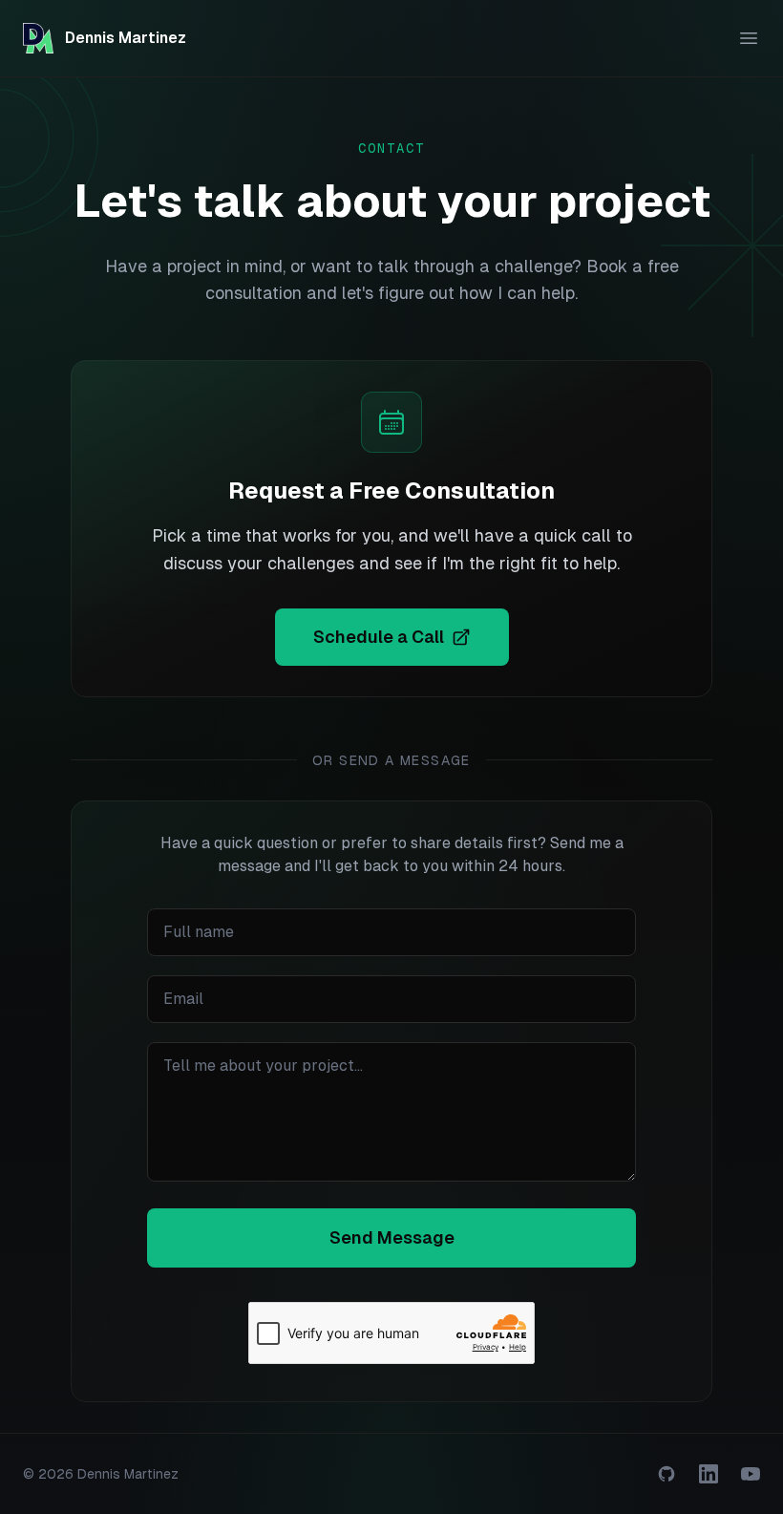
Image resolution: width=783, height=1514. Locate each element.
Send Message (392, 1237)
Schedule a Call (378, 637)
